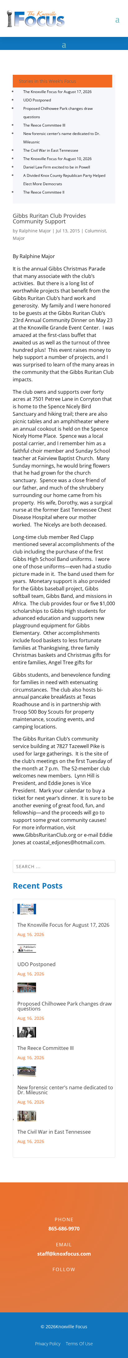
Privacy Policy (47, 1344)
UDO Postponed (37, 100)
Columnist (95, 231)
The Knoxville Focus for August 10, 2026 (57, 158)
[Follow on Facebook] (58, 1280)
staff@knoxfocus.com (64, 1253)
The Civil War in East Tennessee (50, 150)
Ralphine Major (35, 231)
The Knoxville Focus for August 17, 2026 (57, 91)
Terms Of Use (79, 1344)
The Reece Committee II (43, 192)
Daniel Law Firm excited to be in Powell (56, 167)
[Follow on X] (70, 1280)
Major (19, 238)
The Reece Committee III (44, 125)
